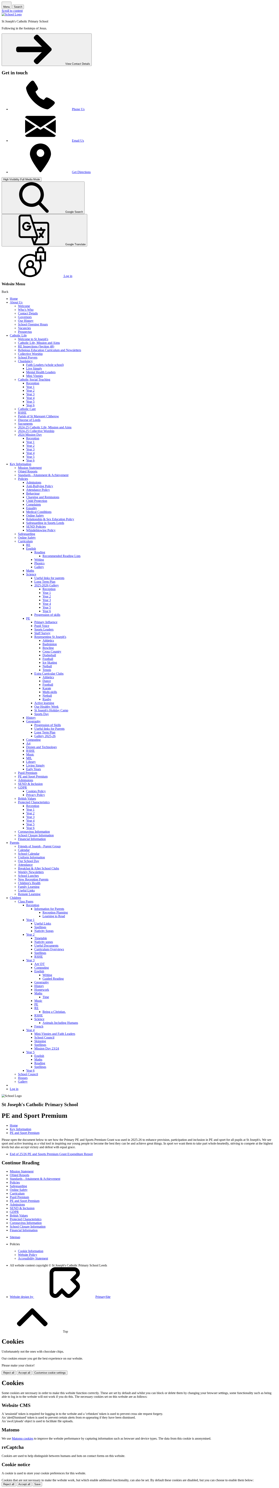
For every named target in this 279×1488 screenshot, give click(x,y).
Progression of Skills (47, 725)
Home (14, 298)
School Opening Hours (33, 324)
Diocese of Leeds (29, 420)
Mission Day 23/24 (46, 1048)
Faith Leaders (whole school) (45, 365)
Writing (39, 559)
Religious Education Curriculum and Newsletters (49, 350)
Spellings (40, 927)
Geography (33, 721)
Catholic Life (18, 335)
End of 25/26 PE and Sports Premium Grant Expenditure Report (51, 1154)
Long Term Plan (44, 581)
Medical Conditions (38, 512)
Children (15, 897)
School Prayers (27, 357)
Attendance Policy (38, 490)
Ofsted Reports (27, 471)
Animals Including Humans (60, 1022)
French (38, 1026)
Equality (31, 508)
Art (28, 743)
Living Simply (35, 765)
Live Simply (34, 368)
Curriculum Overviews (49, 949)
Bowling (48, 648)
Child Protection (36, 501)
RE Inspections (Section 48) (36, 346)
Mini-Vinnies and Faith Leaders (54, 1033)
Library (31, 762)
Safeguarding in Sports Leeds (45, 523)
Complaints (33, 504)
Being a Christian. (54, 1011)
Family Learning (28, 886)
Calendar (24, 850)
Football (47, 659)
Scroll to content (12, 10)
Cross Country (51, 651)
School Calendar (28, 853)
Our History (25, 320)
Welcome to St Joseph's (33, 339)
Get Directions (81, 172)
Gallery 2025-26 (45, 736)
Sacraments (25, 423)
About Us (16, 302)
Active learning (44, 703)
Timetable (40, 938)
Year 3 (30, 394)
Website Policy (27, 1254)
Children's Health (29, 883)
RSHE (22, 412)
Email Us (78, 140)
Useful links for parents (49, 578)
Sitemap (15, 1237)
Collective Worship (30, 354)
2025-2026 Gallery (46, 585)
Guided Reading (53, 978)
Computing (33, 739)
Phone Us (78, 109)
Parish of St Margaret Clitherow (38, 416)
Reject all (8, 1372)
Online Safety (35, 515)
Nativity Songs (44, 931)
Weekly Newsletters (31, 872)
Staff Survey (42, 633)
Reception (32, 383)
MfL (29, 758)
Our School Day (28, 861)
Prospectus (25, 331)
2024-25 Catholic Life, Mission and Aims (44, 427)
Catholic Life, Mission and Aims (39, 342)
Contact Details (28, 313)
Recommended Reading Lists (61, 556)
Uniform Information (31, 857)
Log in (14, 1089)
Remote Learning (29, 894)
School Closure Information (36, 835)
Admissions (33, 482)
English (31, 548)
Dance (46, 681)
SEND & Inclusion (30, 784)
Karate (46, 688)
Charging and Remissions (42, 497)
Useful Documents (46, 945)
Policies (23, 478)
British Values (27, 798)
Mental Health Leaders (41, 372)
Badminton (49, 644)
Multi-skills (49, 692)
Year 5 (30, 401)
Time (45, 997)
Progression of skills (47, 614)
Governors (25, 317)
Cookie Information (30, 1251)
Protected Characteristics (34, 802)
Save (37, 1484)
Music (30, 754)
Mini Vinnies (34, 376)
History (31, 717)
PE (28, 618)
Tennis (46, 670)
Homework (41, 989)
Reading (39, 552)
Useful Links (26, 890)
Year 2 (30, 390)
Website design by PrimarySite (60, 1297)
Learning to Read (53, 916)
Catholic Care (27, 409)
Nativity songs (43, 942)
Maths (30, 570)
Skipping (40, 1041)
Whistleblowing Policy (41, 530)
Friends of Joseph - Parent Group (39, 846)
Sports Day (41, 714)
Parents (14, 842)
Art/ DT (39, 964)
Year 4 (30, 398)
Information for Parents (49, 909)
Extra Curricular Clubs (49, 673)
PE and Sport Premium (33, 776)
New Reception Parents (33, 879)
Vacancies (24, 328)
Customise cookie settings (50, 1372)
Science (31, 574)
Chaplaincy (25, 361)
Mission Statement (30, 467)
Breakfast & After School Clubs (38, 868)
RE (28, 545)
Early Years (33, 769)
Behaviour (33, 493)
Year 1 (30, 387)
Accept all (24, 1372)
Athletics (48, 640)
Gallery (39, 567)
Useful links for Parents (49, 728)
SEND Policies (36, 526)
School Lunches (28, 875)
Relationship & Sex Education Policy (50, 519)
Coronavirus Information (34, 831)
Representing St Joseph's (50, 637)
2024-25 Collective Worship (36, 431)
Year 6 (30, 405)
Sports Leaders (44, 629)
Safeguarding (26, 534)
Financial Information (32, 839)
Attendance (25, 864)
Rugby (46, 699)
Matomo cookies (22, 1438)
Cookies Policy (36, 791)
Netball (47, 666)
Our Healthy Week (46, 706)
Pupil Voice (41, 626)
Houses (23, 1078)
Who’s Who (25, 309)
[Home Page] (12, 14)
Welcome (24, 306)
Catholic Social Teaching (34, 379)
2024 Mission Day (30, 434)
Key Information (20, 464)
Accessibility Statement (33, 1258)
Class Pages (25, 901)
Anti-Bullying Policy (39, 486)
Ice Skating (49, 662)
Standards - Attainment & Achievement (43, 475)
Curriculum (25, 541)
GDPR (22, 787)
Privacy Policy (35, 795)
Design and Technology (41, 747)
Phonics (39, 563)
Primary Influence (45, 622)
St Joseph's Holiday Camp (51, 710)
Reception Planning (55, 912)
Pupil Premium (27, 773)
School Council (44, 1037)
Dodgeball (49, 655)
